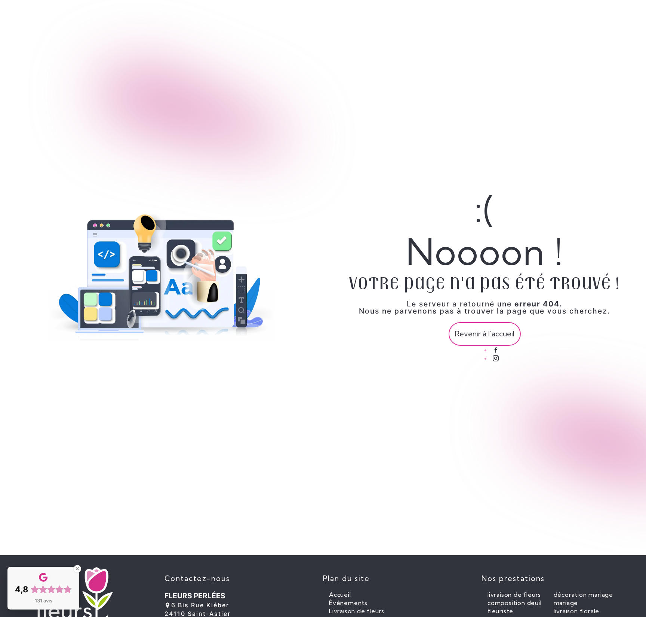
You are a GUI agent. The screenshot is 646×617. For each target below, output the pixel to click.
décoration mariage (583, 594)
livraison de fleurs (514, 594)
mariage (566, 603)
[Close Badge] (77, 568)
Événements (348, 603)
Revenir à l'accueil (484, 333)
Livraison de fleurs (356, 611)
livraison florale (577, 611)
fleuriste (500, 611)
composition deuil (514, 603)
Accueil (340, 594)
